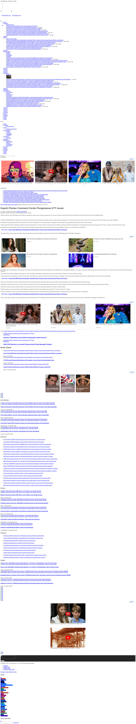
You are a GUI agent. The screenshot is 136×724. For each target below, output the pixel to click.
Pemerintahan (6, 51)
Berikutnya (6, 341)
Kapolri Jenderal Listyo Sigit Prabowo (13, 331)
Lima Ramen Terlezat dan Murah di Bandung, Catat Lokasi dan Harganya (20, 519)
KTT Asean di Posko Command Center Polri (33, 331)
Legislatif (8, 54)
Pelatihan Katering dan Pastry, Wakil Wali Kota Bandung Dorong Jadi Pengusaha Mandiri (24, 503)
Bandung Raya (10, 24)
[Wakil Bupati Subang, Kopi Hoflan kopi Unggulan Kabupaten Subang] (24, 105)
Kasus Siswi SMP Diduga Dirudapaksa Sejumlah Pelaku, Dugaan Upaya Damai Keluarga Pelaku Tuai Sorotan (34, 41)
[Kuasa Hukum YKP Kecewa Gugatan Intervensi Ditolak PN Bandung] (24, 47)
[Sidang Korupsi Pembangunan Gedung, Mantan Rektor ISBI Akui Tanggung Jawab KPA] (28, 45)
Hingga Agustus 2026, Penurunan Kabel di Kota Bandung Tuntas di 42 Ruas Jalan (27, 35)
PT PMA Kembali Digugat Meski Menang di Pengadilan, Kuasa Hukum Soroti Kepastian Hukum (30, 43)
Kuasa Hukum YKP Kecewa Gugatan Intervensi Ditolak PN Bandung (23, 49)
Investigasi (6, 73)
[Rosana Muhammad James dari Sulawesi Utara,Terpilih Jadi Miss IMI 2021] (25, 99)
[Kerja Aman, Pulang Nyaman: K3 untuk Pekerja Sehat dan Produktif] (23, 28)
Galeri (4, 117)
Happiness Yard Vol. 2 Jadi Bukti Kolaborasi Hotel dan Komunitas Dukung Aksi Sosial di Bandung (27, 583)
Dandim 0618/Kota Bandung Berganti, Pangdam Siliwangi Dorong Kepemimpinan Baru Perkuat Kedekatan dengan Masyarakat (38, 79)
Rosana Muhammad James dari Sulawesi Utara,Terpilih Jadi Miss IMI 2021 (25, 101)
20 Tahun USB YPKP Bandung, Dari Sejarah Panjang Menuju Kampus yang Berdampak (25, 194)
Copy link (16, 722)
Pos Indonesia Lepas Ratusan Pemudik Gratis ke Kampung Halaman (23, 66)
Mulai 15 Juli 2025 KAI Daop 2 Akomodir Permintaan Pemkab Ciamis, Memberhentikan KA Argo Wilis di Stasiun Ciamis (36, 61)
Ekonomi (5, 112)
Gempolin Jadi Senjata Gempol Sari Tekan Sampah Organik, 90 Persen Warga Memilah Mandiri (27, 202)
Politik (5, 37)
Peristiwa (8, 74)
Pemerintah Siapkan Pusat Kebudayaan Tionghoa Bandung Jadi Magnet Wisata (26, 32)
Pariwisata (9, 96)
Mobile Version (13, 672)
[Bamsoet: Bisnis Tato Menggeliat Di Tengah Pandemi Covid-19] (22, 102)
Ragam (5, 116)
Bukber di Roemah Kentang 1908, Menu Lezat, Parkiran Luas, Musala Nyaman (21, 495)
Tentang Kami (6, 668)
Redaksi (5, 665)
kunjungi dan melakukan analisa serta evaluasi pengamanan (60, 331)
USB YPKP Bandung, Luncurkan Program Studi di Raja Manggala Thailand (27, 344)
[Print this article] (4, 217)
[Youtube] (3, 660)
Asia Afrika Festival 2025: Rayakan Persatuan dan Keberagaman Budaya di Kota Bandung (25, 423)
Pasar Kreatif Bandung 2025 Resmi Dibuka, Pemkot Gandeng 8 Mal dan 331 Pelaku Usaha (29, 98)
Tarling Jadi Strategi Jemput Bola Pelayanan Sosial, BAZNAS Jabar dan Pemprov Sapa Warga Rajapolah (29, 406)
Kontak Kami (6, 667)
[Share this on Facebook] (2, 217)
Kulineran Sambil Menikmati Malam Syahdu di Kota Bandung (17, 527)
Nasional (5, 23)
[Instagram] (4, 660)
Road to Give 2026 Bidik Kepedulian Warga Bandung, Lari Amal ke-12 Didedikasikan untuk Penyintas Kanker (30, 567)
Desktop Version (5, 672)
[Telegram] (7, 217)
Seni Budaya (6, 91)
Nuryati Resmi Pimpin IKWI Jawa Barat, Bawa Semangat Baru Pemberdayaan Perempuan (29, 87)
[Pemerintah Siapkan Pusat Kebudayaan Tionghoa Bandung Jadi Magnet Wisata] (27, 31)
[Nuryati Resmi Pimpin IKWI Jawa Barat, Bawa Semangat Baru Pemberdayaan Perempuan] (29, 85)
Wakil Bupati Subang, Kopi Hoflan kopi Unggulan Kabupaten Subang (23, 106)
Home (4, 22)
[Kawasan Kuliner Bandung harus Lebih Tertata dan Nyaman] (22, 26)
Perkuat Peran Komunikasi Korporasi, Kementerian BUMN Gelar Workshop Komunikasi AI (28, 59)
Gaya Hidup (9, 92)
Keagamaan (9, 94)
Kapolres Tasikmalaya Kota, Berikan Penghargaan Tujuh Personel (25, 337)
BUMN (8, 52)
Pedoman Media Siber (9, 669)
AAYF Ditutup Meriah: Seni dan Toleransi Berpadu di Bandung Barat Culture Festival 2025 (25, 415)
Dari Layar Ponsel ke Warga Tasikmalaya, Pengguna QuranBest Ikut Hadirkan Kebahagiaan (29, 82)
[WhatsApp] (1, 217)
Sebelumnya (6, 334)
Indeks (5, 119)
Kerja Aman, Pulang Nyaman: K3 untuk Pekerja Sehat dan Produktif (23, 29)
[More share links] (8, 217)
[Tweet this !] (3, 217)
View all (5, 36)
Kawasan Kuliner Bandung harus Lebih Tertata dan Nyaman (21, 27)
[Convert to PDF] (6, 217)
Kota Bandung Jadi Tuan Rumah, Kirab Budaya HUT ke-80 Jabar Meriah (20, 431)
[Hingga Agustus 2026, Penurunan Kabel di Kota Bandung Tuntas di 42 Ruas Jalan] (27, 33)
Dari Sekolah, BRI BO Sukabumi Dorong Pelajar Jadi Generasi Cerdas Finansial (23, 195)
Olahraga (5, 89)
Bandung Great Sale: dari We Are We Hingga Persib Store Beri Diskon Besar (22, 201)
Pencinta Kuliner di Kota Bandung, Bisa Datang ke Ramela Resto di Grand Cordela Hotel (24, 511)
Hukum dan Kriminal (11, 38)
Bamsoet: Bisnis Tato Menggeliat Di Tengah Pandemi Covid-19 (22, 103)
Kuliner (5, 114)
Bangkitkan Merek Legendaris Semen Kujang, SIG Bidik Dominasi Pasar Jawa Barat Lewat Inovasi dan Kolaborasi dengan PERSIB (36, 575)
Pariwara (5, 115)
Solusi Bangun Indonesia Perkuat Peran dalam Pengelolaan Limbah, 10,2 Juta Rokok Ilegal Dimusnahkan (33, 84)
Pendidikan (9, 55)
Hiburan (8, 93)
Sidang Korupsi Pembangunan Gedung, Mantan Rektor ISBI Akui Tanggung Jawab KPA (28, 46)
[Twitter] (1, 660)
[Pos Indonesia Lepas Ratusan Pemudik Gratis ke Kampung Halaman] (24, 65)
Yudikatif (8, 56)
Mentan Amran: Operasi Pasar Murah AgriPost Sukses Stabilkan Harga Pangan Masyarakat (29, 64)
